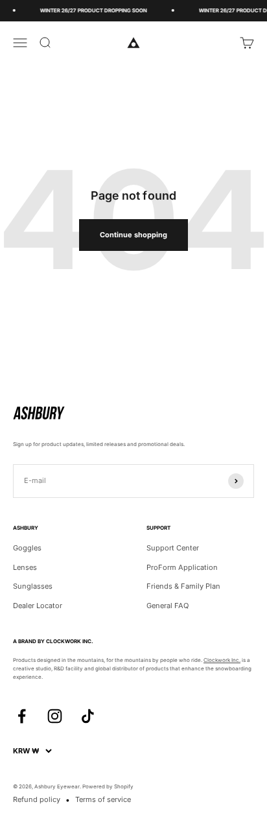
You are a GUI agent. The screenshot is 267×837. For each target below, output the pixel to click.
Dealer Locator (37, 605)
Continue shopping (133, 234)
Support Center (172, 547)
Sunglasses (32, 586)
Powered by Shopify (108, 786)
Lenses (25, 567)
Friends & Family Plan (183, 586)
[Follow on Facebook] (21, 716)
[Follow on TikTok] (88, 716)
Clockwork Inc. (221, 660)
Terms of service (103, 799)
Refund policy (36, 799)
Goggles (27, 547)
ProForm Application (182, 567)
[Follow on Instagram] (55, 716)
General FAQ (167, 605)
